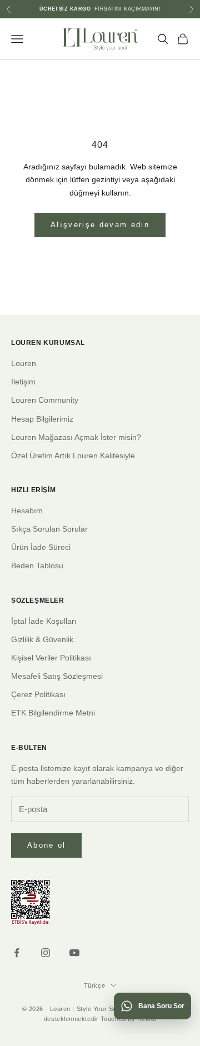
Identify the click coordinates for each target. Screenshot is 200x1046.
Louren (23, 363)
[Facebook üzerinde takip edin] (16, 952)
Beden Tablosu (37, 565)
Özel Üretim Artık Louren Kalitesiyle (73, 455)
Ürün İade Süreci (41, 547)
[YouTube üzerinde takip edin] (74, 952)
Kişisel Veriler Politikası (51, 657)
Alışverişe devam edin (100, 225)
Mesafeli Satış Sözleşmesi (57, 676)
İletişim (23, 381)
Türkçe (94, 985)
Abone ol (46, 845)
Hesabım (27, 510)
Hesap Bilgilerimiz (42, 418)
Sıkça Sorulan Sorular (49, 528)
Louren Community (44, 400)
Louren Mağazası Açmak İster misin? (76, 437)
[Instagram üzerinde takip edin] (45, 952)
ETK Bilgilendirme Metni (53, 712)
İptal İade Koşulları (44, 621)
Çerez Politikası (38, 694)
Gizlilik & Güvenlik (42, 639)
